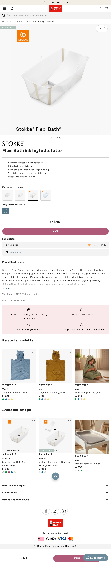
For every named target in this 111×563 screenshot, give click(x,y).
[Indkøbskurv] (106, 8)
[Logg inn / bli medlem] (11, 7)
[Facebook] (46, 511)
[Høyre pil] (60, 138)
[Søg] (3, 15)
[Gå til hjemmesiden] (55, 8)
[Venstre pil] (51, 138)
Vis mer (6, 288)
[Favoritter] (99, 7)
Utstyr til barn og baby (13, 21)
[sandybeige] (33, 195)
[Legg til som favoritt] (33, 352)
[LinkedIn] (64, 511)
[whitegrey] (7, 195)
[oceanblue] (45, 195)
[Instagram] (55, 511)
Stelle (29, 21)
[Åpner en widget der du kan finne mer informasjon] (95, 558)
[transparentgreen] (20, 195)
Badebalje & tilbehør (45, 21)
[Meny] (4, 8)
